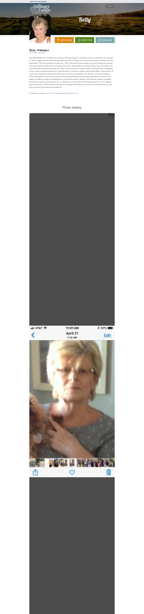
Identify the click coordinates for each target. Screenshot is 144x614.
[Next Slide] (111, 401)
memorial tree (49, 93)
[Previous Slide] (32, 401)
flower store (74, 93)
